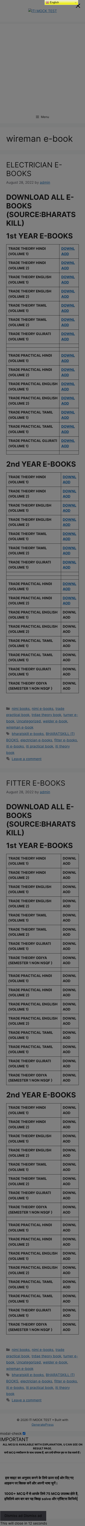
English (54, 2)
